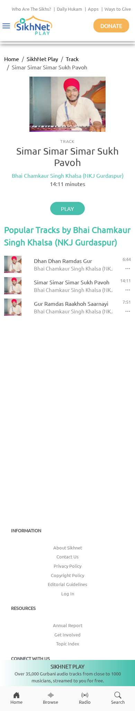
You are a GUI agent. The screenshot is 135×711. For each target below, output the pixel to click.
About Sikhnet (67, 548)
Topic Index (67, 643)
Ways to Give (118, 9)
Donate (111, 25)
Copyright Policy (67, 575)
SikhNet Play (42, 58)
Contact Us (67, 556)
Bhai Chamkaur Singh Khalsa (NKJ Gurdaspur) (68, 175)
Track (72, 58)
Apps (93, 9)
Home (11, 58)
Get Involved (67, 634)
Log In (67, 593)
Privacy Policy (67, 566)
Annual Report (67, 625)
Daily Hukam (69, 9)
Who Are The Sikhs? (31, 9)
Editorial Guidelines (67, 584)
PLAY (67, 208)
